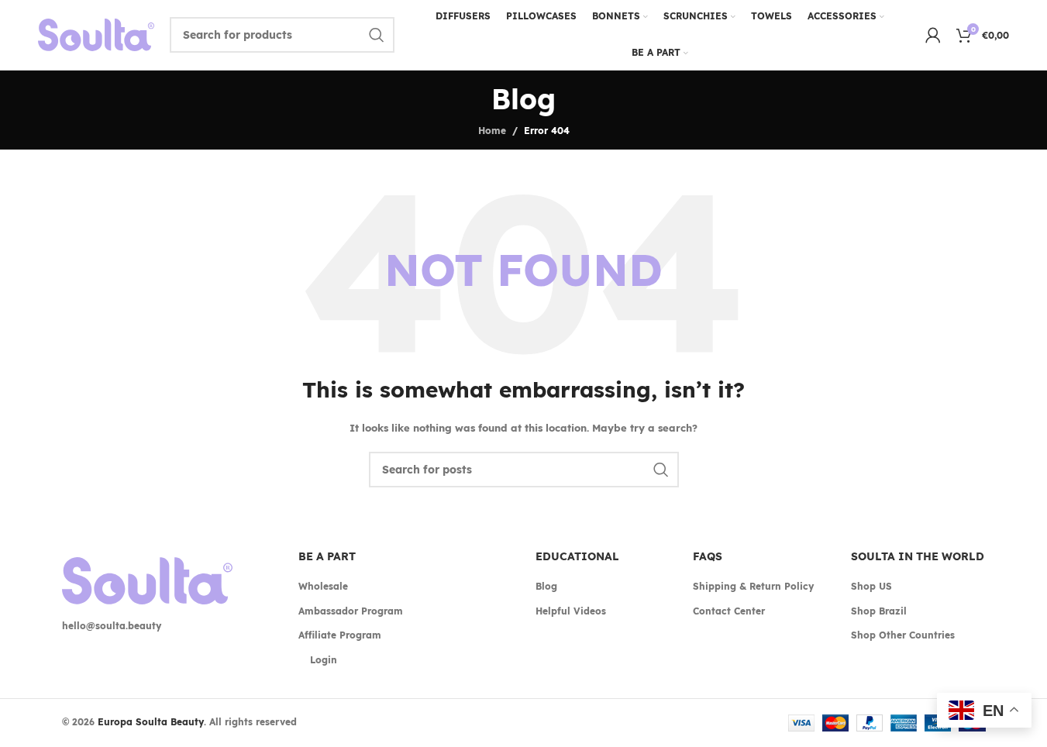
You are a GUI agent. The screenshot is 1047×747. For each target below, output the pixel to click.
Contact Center (729, 611)
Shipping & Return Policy (753, 586)
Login (323, 660)
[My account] (933, 34)
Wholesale (323, 586)
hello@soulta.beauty (111, 626)
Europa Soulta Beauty (151, 722)
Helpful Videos (571, 611)
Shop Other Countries (903, 635)
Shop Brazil (879, 611)
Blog (546, 586)
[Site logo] (96, 34)
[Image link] (147, 580)
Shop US (871, 586)
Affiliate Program (339, 635)
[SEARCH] (376, 35)
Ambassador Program (350, 611)
